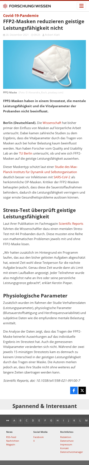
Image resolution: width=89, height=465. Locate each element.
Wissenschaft (52, 123)
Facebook (38, 437)
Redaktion (65, 437)
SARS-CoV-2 (62, 177)
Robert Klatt (52, 35)
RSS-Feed (11, 437)
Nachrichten (12, 440)
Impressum (66, 444)
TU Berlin (25, 153)
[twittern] (82, 390)
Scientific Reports (71, 223)
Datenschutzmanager (71, 451)
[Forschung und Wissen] (27, 6)
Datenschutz (66, 440)
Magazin (10, 444)
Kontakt (64, 448)
